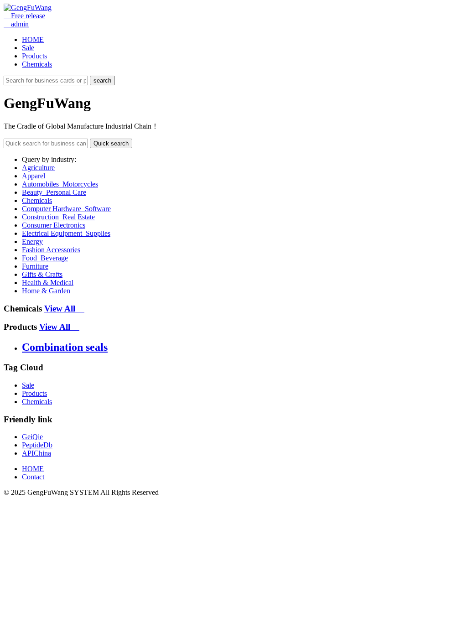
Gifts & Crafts (42, 274)
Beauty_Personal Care (54, 192)
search (102, 80)
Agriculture (38, 167)
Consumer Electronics (53, 225)
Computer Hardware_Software (66, 209)
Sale (28, 48)
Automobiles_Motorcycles (60, 184)
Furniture (35, 266)
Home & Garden (46, 291)
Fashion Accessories (51, 250)
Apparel (33, 176)
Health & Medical (47, 282)
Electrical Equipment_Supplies (66, 233)
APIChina (36, 453)
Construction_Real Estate (58, 217)
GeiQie (32, 437)
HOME (33, 39)
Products (34, 56)
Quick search (111, 143)
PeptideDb (37, 445)
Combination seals (65, 347)
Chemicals (37, 64)
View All (64, 308)
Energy (32, 241)
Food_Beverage (45, 258)
